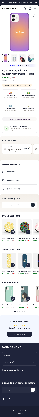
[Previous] (3, 2)
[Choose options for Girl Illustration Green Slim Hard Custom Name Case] (28, 298)
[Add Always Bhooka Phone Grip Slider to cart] (28, 265)
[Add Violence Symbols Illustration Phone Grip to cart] (28, 232)
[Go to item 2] (14, 58)
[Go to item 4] (31, 58)
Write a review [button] (19, 334)
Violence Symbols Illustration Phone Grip (23, 238)
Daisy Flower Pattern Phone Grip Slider (8, 271)
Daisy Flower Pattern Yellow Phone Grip (8, 238)
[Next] (36, 2)
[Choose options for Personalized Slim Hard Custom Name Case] (13, 298)
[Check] (33, 205)
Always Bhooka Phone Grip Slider (25, 271)
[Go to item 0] (5, 58)
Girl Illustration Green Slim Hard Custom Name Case (24, 305)
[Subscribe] (33, 390)
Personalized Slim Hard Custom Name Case (8, 305)
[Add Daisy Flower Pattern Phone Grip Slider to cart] (13, 265)
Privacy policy (19, 413)
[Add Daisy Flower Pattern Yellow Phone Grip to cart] (13, 232)
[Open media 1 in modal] (33, 16)
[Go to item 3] (22, 58)
